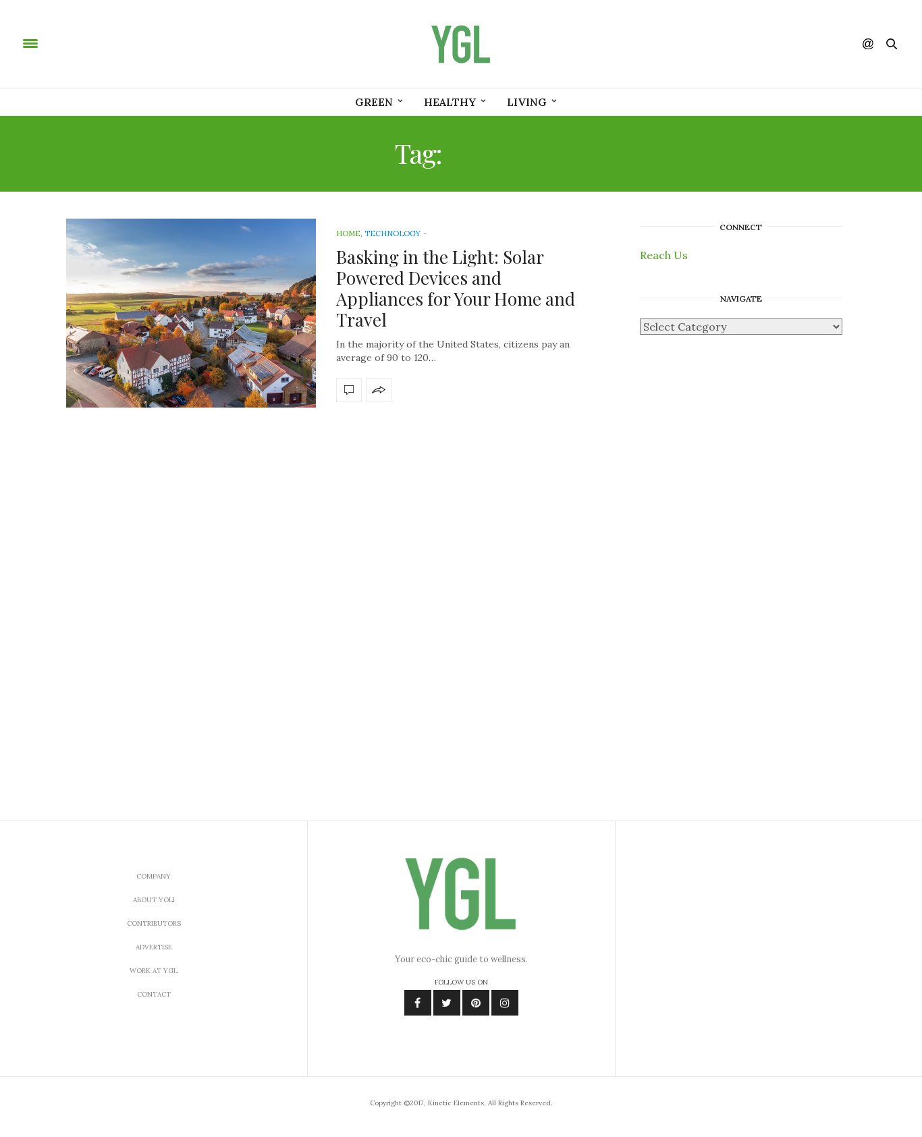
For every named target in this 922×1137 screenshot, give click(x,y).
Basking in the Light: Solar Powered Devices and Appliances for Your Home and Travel (455, 288)
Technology (392, 233)
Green (374, 102)
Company (153, 876)
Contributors (154, 923)
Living (527, 102)
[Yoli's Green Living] (461, 43)
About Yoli (154, 899)
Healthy (450, 102)
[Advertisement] (741, 564)
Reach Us (664, 255)
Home (348, 233)
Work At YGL (154, 970)
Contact (154, 994)
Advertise (154, 947)
